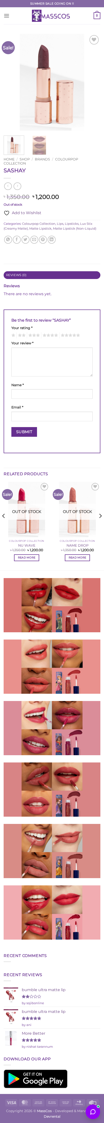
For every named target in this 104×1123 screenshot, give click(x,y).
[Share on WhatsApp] (8, 240)
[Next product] (8, 186)
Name (17, 385)
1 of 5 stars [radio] (12, 335)
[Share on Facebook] (17, 240)
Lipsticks (72, 224)
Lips (60, 224)
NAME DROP (78, 545)
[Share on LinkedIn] (52, 240)
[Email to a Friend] (34, 240)
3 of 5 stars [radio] (33, 335)
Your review (22, 343)
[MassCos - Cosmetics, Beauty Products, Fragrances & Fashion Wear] (52, 16)
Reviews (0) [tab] (16, 275)
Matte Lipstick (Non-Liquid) (74, 228)
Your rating (21, 328)
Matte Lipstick (40, 228)
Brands (42, 159)
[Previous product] (17, 186)
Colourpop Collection (38, 224)
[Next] (92, 82)
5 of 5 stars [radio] (69, 335)
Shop (25, 159)
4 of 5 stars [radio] (49, 335)
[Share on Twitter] (26, 240)
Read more (27, 557)
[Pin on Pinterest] (43, 240)
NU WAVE (26, 545)
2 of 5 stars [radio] (21, 335)
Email (17, 407)
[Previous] (11, 82)
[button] (6, 16)
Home (9, 159)
